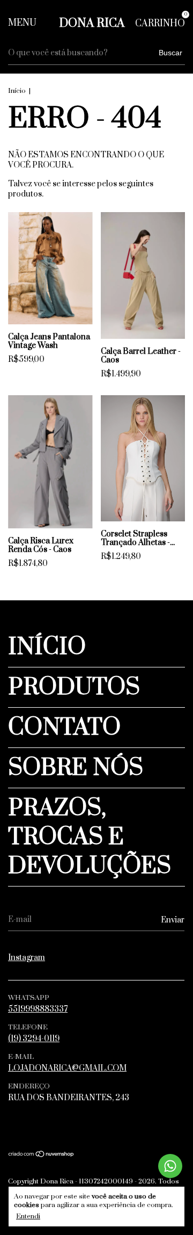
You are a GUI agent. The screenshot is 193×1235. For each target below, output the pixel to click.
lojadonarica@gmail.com (67, 1068)
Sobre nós (75, 767)
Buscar (170, 52)
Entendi (28, 1216)
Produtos (74, 687)
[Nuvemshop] (41, 1155)
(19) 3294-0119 (34, 1039)
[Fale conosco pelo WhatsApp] (170, 1166)
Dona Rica (91, 23)
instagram (26, 958)
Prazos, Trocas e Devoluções (89, 837)
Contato (64, 727)
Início (17, 90)
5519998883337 (38, 1009)
